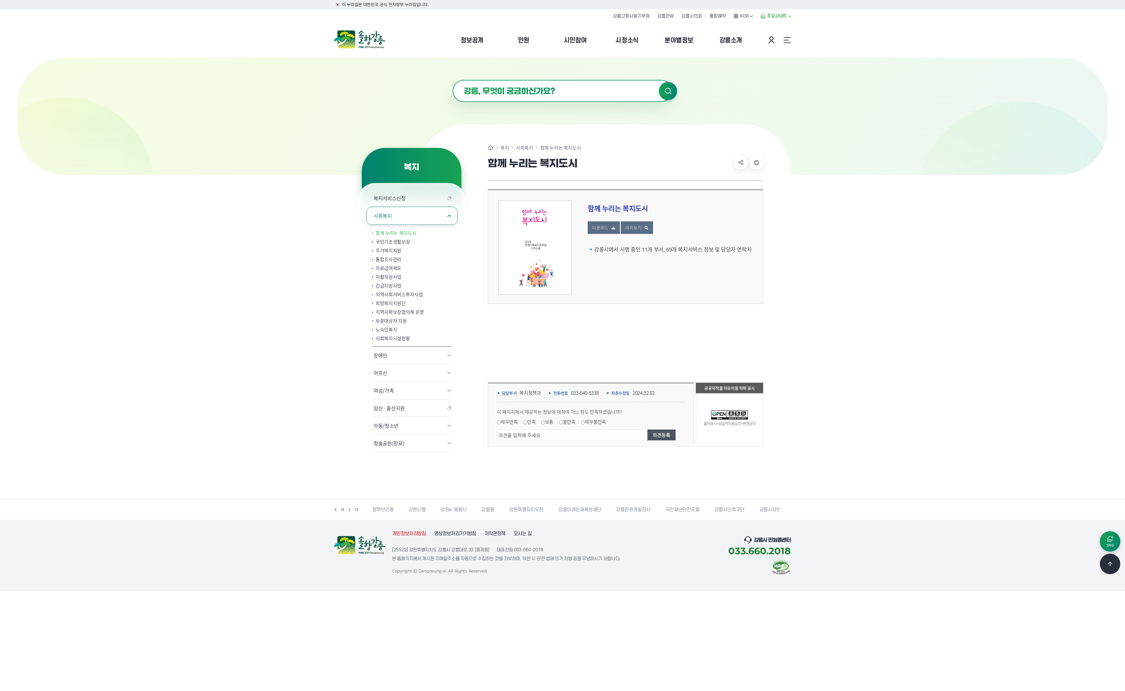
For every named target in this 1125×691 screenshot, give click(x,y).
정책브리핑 (383, 509)
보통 (549, 421)
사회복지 (383, 215)
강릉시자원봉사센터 (778, 509)
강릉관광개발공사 (633, 509)
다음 (349, 509)
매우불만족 (595, 421)
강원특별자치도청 (526, 509)
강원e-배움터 (453, 509)
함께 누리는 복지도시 (396, 233)
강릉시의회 (691, 16)
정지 (342, 509)
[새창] (781, 566)
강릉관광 (665, 16)
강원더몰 (417, 509)
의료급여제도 (388, 268)
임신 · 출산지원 (389, 408)
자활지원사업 (388, 277)
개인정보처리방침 (409, 533)
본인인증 (772, 40)
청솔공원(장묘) (389, 443)
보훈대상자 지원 (391, 321)
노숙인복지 (386, 329)
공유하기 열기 (741, 162)
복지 (504, 147)
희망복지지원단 (391, 303)
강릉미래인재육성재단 (579, 509)
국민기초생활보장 (393, 241)
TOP (1110, 564)
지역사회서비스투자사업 (399, 294)
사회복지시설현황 (393, 338)
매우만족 (509, 421)
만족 (531, 421)
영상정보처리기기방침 (455, 533)
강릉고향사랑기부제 (631, 16)
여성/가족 (384, 390)
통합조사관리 (388, 259)
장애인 (380, 355)
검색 (668, 91)
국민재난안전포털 (682, 509)
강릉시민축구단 (729, 509)
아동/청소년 (386, 425)
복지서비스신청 (390, 198)
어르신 (380, 373)
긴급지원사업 (388, 285)
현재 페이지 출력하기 (756, 162)
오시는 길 (523, 533)
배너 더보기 (356, 509)
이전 (335, 509)
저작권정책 (495, 533)
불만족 (569, 421)
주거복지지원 (388, 250)
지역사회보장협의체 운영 (400, 312)
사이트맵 (787, 40)
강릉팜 (487, 509)
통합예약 (718, 16)
